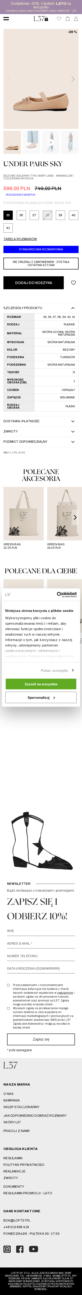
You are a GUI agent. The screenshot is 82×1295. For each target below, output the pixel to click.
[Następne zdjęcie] (73, 79)
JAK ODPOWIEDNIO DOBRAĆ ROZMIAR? (35, 1115)
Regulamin (13, 1158)
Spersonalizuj (38, 697)
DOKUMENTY (13, 1186)
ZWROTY (10, 1178)
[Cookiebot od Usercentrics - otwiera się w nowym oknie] (58, 595)
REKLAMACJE (14, 1171)
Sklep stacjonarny (21, 1107)
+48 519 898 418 (16, 1227)
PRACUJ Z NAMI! (16, 1131)
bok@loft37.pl (17, 1220)
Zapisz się (41, 1039)
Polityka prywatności (23, 1165)
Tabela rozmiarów (20, 239)
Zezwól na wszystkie (41, 684)
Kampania (11, 1100)
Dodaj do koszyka (33, 283)
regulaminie (65, 992)
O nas (8, 1094)
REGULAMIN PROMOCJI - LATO (27, 1193)
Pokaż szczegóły (54, 670)
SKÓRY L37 (12, 1122)
